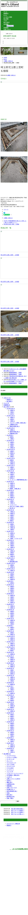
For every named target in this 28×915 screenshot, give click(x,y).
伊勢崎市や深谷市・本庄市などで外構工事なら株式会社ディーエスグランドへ (14, 886)
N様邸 (12, 437)
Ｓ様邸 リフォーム (16, 538)
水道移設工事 (11, 784)
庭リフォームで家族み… (17, 810)
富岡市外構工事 (15, 431)
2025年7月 (10, 686)
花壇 (8, 793)
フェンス (10, 771)
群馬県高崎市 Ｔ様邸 (16, 372)
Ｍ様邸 (12, 453)
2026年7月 (10, 743)
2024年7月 (10, 618)
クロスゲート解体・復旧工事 (18, 423)
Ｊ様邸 (12, 677)
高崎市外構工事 (15, 426)
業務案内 (6, 13)
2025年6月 (10, 682)
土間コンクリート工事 (13, 779)
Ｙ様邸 (12, 421)
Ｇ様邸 (12, 417)
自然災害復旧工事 (12, 791)
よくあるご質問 (8, 17)
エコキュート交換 (12, 757)
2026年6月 (10, 738)
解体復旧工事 (11, 796)
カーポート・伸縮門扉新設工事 (18, 480)
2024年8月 (10, 625)
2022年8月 (10, 435)
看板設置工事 (14, 561)
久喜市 (12, 414)
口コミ (5, 15)
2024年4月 (10, 593)
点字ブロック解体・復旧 (17, 506)
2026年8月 (10, 748)
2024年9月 (10, 631)
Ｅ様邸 (12, 542)
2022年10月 (11, 408)
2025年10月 (11, 636)
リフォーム (13, 504)
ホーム (5, 12)
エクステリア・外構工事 (13, 823)
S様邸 (12, 520)
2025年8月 (10, 691)
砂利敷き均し (11, 789)
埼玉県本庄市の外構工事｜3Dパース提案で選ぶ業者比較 (15, 377)
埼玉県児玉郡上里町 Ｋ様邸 (10, 255)
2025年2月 (10, 656)
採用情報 (6, 28)
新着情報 (7, 405)
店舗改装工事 (14, 433)
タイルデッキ (11, 766)
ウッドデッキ (11, 755)
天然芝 (9, 780)
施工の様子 (7, 22)
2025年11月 (11, 641)
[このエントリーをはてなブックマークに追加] (4, 213)
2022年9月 (10, 440)
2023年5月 (10, 510)
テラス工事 (10, 768)
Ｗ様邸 (12, 554)
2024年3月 (10, 585)
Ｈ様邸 (12, 430)
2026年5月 (10, 730)
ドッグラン (10, 770)
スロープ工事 (11, 764)
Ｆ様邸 (12, 512)
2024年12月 (11, 569)
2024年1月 (10, 572)
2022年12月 (11, 428)
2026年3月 (10, 713)
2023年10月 (11, 449)
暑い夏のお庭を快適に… (17, 809)
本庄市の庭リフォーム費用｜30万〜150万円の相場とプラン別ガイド (15, 380)
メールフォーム (6, 46)
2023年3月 (10, 490)
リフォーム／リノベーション (15, 773)
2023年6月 (10, 522)
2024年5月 (10, 604)
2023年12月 (11, 465)
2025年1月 (10, 652)
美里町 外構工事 (15, 488)
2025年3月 (10, 663)
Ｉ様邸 (12, 551)
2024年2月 (10, 581)
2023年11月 (11, 458)
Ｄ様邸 (12, 586)
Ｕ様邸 (12, 560)
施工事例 (9, 401)
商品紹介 (9, 399)
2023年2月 (10, 481)
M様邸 (12, 460)
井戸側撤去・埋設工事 (13, 775)
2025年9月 (10, 695)
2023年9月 (10, 549)
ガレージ (9, 761)
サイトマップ (10, 26)
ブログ (5, 20)
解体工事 (9, 795)
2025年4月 (10, 668)
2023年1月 (10, 471)
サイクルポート (11, 763)
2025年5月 (10, 675)
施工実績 (6, 19)
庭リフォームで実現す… (17, 812)
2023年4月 (10, 499)
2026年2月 (10, 709)
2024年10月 (11, 558)
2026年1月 (10, 702)
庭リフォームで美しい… (17, 814)
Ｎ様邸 (12, 462)
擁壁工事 (9, 782)
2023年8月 (10, 540)
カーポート (10, 759)
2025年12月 (11, 647)
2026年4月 (10, 722)
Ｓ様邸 (12, 419)
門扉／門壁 (10, 798)
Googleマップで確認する (8, 896)
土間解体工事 (14, 424)
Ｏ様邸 (12, 485)
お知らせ (13, 75)
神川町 (12, 508)
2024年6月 (10, 609)
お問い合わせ (7, 29)
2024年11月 (11, 563)
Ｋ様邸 (8, 75)
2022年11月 (11, 415)
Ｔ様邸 (12, 412)
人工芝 (9, 777)
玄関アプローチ (12, 787)
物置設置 (9, 786)
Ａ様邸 (12, 442)
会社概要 (6, 24)
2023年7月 (10, 531)
